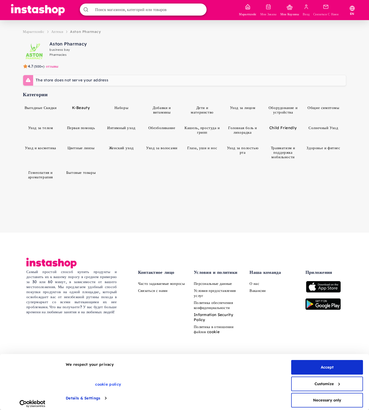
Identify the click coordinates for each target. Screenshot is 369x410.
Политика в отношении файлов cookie (213, 329)
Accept (327, 367)
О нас (254, 283)
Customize (324, 383)
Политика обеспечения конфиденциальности (213, 305)
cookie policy (108, 384)
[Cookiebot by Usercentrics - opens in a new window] (32, 403)
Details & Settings (83, 398)
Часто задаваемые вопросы (161, 283)
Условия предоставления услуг (215, 293)
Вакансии (258, 290)
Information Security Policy (213, 317)
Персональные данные (213, 283)
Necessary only (327, 400)
